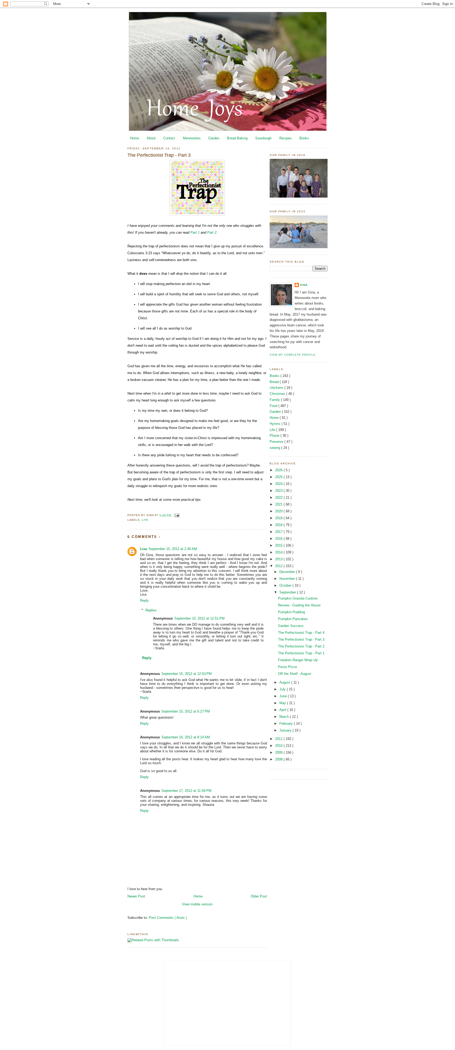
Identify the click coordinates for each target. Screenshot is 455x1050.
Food (274, 406)
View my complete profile (292, 354)
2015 (279, 545)
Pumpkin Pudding (291, 612)
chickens (277, 388)
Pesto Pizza (287, 667)
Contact (169, 138)
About (151, 138)
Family (275, 400)
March (284, 717)
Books (304, 138)
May (283, 703)
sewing (275, 448)
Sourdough (263, 138)
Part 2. (212, 232)
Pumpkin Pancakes (293, 619)
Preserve (277, 442)
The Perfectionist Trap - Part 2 (301, 646)
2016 (279, 539)
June (283, 696)
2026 (279, 470)
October (286, 585)
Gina (304, 284)
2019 (279, 518)
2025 (279, 477)
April (283, 710)
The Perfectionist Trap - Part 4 (301, 633)
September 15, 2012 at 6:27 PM (185, 711)
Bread (275, 382)
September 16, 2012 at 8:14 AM (185, 737)
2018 (279, 525)
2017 (279, 532)
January (286, 730)
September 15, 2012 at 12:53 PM (186, 674)
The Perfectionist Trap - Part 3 (159, 155)
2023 (279, 491)
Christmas (278, 394)
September (288, 592)
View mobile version (197, 904)
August (285, 682)
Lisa (143, 549)
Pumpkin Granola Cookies (298, 598)
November (287, 579)
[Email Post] (176, 515)
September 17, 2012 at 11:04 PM (186, 791)
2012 (279, 566)
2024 (279, 484)
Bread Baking (237, 138)
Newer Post (136, 896)
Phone (275, 436)
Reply (144, 600)
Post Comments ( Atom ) (168, 918)
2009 (279, 752)
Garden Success (291, 626)
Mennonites (192, 138)
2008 (279, 759)
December (287, 572)
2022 (279, 497)
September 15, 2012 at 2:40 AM (173, 549)
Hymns (275, 424)
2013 (279, 559)
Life (145, 519)
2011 (279, 739)
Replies (151, 610)
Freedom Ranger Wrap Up (298, 660)
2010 (279, 746)
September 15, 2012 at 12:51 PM (199, 618)
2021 (279, 504)
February (286, 723)
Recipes (285, 138)
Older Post (259, 896)
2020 (279, 511)
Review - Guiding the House (299, 605)
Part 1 (195, 232)
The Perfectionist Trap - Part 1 (301, 653)
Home (134, 138)
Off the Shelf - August (294, 674)
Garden (213, 138)
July (283, 689)
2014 (279, 552)
